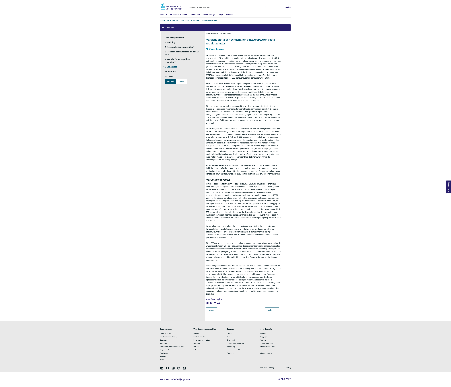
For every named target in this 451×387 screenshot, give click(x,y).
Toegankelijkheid (266, 343)
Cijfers (162, 15)
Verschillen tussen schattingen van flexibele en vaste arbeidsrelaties (192, 20)
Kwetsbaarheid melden (268, 346)
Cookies (263, 340)
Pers (228, 337)
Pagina (181, 81)
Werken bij (231, 346)
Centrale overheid (199, 337)
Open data (163, 340)
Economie (195, 15)
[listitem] (207, 303)
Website (263, 333)
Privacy (195, 346)
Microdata (163, 343)
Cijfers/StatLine (165, 333)
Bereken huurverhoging (168, 337)
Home (162, 20)
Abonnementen (266, 353)
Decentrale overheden (201, 340)
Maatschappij (208, 15)
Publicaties (164, 353)
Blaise (162, 360)
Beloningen (197, 350)
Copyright (263, 337)
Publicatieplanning (267, 368)
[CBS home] (171, 5)
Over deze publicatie (174, 38)
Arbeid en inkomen (178, 15)
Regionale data (165, 350)
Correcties (230, 353)
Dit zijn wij (231, 340)
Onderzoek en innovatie (235, 343)
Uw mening (449, 187)
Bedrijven (196, 333)
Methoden (163, 356)
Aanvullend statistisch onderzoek (172, 346)
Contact (229, 333)
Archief (263, 350)
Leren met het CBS (233, 350)
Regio (221, 15)
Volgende (273, 310)
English (288, 7)
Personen (196, 343)
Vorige (213, 310)
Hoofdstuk (170, 81)
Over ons (229, 15)
